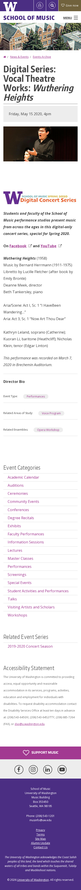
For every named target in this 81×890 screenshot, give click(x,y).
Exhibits (14, 525)
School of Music (29, 18)
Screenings (17, 574)
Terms (40, 834)
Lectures (15, 550)
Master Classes (20, 558)
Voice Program (51, 413)
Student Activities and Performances (38, 590)
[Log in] (40, 5)
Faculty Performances (26, 534)
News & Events (19, 57)
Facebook (18, 245)
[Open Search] (52, 5)
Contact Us (40, 847)
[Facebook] (19, 769)
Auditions (16, 485)
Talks (12, 599)
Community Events (23, 501)
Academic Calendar (23, 477)
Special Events (20, 582)
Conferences (18, 509)
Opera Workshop (48, 430)
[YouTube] (62, 769)
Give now (72, 5)
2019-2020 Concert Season (30, 646)
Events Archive (42, 57)
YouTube (48, 245)
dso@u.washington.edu (30, 724)
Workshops (17, 615)
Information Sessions (26, 542)
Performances (36, 396)
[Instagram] (34, 769)
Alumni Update (40, 843)
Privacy (40, 830)
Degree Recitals (21, 517)
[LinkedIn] (48, 769)
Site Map (40, 839)
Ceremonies (18, 493)
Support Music (44, 752)
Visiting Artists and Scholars (31, 607)
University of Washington (33, 880)
